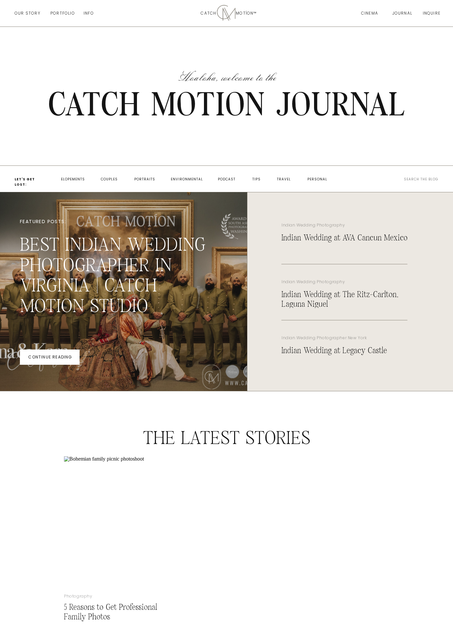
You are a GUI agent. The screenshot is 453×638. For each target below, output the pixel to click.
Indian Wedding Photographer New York (324, 338)
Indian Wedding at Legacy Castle (334, 351)
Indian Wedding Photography (313, 225)
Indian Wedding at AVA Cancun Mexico (345, 238)
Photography (78, 596)
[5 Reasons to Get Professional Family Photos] (112, 518)
